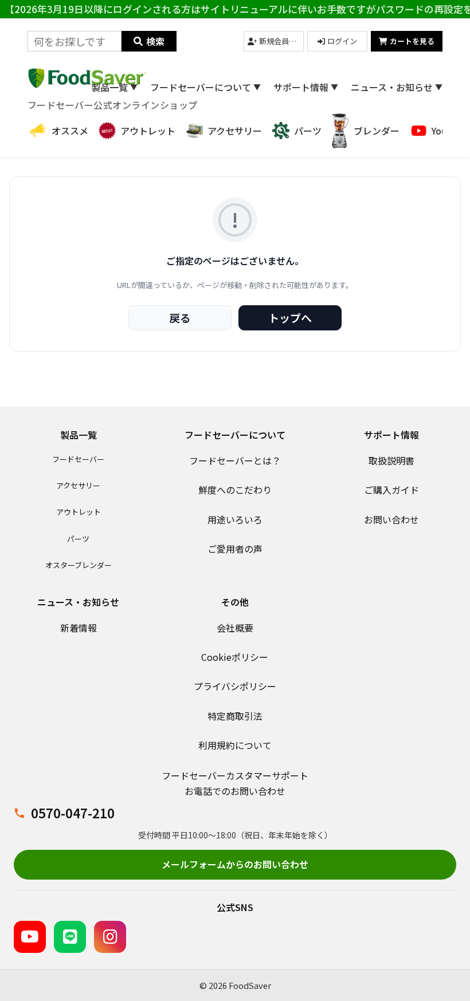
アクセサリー (78, 485)
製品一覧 (114, 87)
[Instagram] (110, 937)
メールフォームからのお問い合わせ (235, 864)
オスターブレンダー (78, 564)
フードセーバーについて (205, 87)
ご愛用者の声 (235, 548)
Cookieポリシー (234, 657)
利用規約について (235, 745)
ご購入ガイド (391, 489)
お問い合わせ (391, 519)
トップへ (290, 317)
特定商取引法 (235, 716)
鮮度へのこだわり (235, 489)
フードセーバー (78, 459)
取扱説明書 (391, 460)
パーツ (78, 538)
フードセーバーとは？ (235, 460)
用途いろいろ (235, 519)
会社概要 (235, 628)
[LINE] (70, 937)
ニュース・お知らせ (396, 87)
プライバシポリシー (235, 686)
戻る (180, 317)
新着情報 (78, 628)
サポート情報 (305, 87)
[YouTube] (30, 937)
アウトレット (78, 511)
